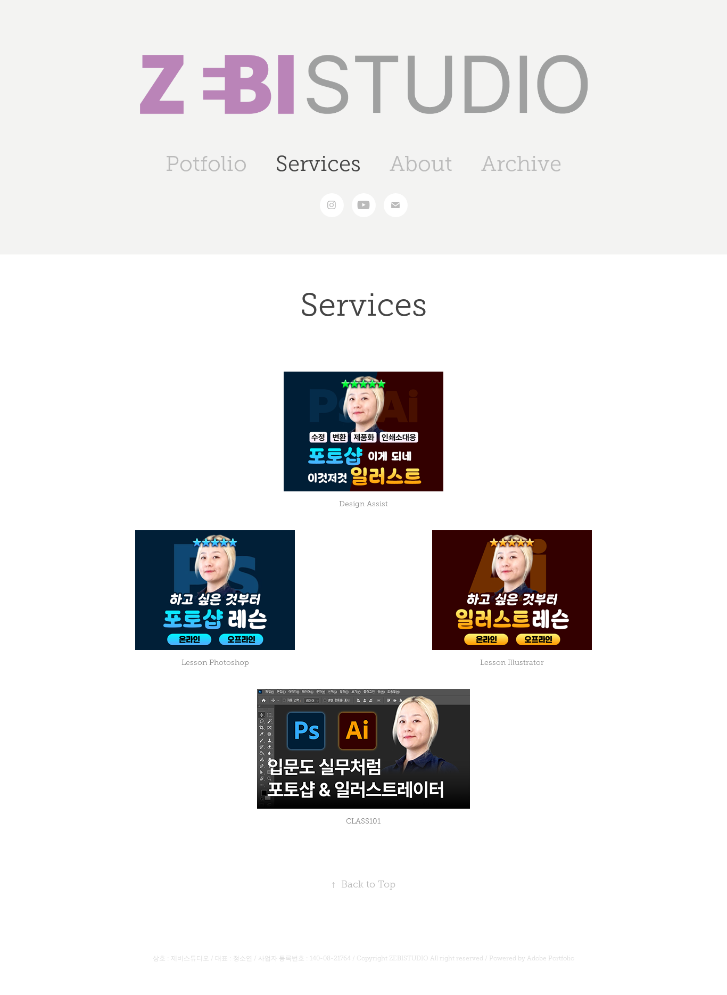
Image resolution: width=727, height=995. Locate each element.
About (421, 164)
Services (318, 164)
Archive (521, 164)
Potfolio (206, 164)
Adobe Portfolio (550, 958)
